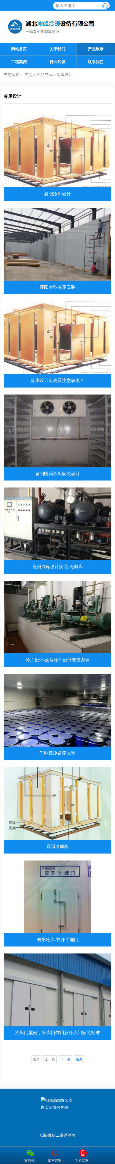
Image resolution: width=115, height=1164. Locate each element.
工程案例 (19, 62)
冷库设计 (64, 75)
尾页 (79, 1059)
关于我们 (57, 49)
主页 (28, 75)
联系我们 (96, 62)
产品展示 (96, 49)
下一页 (65, 1059)
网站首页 (19, 49)
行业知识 (57, 62)
